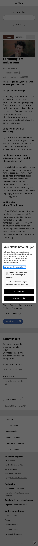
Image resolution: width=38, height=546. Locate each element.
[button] (30, 275)
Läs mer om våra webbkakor (13, 267)
